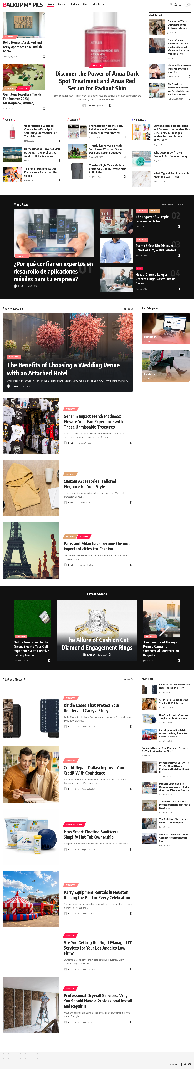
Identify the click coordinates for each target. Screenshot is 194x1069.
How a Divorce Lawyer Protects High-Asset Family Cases (155, 278)
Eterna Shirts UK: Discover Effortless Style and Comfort (156, 247)
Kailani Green (74, 726)
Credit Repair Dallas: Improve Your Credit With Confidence (94, 770)
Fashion (9, 88)
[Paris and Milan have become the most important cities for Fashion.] (31, 550)
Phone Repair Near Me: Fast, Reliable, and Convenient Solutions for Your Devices (106, 129)
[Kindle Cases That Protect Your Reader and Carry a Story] (31, 712)
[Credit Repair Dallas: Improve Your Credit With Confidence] (31, 774)
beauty (97, 65)
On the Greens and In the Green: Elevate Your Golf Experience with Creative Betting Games (31, 648)
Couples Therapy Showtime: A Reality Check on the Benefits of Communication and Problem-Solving (178, 47)
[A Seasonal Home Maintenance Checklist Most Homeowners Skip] (149, 838)
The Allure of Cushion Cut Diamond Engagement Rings (97, 643)
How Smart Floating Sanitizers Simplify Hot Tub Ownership (91, 834)
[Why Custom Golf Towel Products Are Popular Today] (141, 159)
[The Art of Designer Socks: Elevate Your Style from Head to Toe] (12, 174)
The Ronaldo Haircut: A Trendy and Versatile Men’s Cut (179, 69)
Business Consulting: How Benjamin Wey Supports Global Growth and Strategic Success (174, 786)
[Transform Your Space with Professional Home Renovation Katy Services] (149, 805)
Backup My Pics (23, 4)
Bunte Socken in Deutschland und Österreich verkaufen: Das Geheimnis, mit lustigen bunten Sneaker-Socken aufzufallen (172, 133)
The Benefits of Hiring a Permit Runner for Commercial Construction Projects (161, 648)
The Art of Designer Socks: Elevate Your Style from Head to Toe (41, 172)
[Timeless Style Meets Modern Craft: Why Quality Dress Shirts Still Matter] (77, 171)
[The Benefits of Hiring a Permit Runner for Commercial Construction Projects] (161, 618)
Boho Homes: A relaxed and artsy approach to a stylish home (22, 46)
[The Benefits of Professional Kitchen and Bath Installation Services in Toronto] (157, 90)
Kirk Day (91, 105)
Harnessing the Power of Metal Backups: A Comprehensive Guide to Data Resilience (42, 152)
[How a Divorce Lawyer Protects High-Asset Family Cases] (116, 279)
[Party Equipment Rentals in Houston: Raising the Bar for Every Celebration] (31, 899)
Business (10, 36)
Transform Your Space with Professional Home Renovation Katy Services (174, 804)
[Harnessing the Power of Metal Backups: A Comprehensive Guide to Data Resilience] (12, 154)
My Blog (23, 88)
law (139, 269)
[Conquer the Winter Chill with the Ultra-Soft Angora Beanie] (157, 27)
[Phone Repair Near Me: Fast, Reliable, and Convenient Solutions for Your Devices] (77, 131)
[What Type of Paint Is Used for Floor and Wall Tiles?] (141, 179)
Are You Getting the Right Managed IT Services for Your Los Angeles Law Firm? (98, 948)
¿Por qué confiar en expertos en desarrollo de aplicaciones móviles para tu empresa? (53, 271)
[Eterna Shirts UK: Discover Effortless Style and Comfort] (116, 250)
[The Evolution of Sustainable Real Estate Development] (149, 823)
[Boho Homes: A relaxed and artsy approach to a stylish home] (24, 25)
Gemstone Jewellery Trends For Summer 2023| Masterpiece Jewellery (22, 98)
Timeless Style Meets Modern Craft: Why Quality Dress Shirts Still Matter (107, 168)
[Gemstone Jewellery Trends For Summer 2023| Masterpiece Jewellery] (24, 77)
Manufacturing (74, 824)
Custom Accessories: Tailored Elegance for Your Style (90, 483)
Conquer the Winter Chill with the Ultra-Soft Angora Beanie (177, 24)
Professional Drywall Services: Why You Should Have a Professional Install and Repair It (98, 1001)
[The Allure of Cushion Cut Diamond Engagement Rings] (97, 630)
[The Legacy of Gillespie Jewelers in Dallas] (116, 221)
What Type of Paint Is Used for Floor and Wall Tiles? (172, 174)
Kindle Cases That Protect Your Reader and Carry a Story (91, 707)
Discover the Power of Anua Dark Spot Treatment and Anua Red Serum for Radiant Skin (97, 81)
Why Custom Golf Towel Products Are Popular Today (170, 154)
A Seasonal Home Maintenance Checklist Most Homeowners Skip (174, 837)
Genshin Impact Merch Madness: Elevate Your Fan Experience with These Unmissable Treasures (93, 421)
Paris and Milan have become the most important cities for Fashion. (98, 546)
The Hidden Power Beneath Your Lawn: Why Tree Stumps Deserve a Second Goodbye (106, 149)
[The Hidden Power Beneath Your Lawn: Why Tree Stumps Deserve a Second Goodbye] (77, 151)
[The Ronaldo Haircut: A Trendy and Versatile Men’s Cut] (157, 71)
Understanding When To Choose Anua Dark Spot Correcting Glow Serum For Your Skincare (40, 131)
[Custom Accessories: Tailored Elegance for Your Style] (31, 488)
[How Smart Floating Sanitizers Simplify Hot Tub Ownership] (31, 837)
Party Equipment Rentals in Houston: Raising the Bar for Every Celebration (97, 894)
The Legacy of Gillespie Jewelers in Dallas (152, 218)
